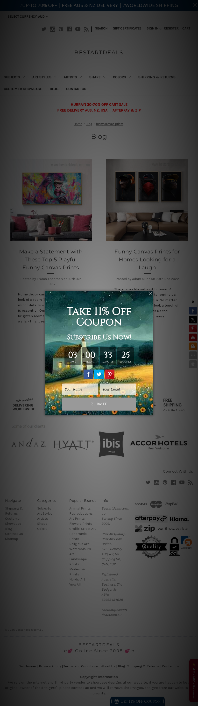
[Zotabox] (150, 411)
